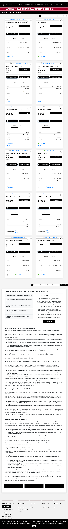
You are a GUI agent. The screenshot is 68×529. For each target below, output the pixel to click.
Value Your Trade (34, 486)
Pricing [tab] (22, 38)
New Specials (21, 513)
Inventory (21, 503)
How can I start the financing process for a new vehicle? (17, 317)
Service (32, 503)
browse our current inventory (21, 353)
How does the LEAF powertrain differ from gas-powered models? (17, 311)
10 (61, 16)
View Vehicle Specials (14, 486)
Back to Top (64, 285)
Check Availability (24, 25)
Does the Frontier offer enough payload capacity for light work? (18, 305)
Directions (56, 507)
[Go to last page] (66, 16)
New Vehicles (21, 506)
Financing (45, 503)
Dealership (57, 503)
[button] (29, 20)
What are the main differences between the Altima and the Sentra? (19, 300)
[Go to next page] (64, 16)
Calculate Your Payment (24, 33)
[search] (66, 4)
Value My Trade (45, 507)
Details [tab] (14, 38)
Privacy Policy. (61, 523)
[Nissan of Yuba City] (8, 4)
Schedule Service (34, 506)
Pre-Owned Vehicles (22, 507)
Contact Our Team (54, 486)
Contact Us (49, 321)
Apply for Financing (46, 506)
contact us (26, 478)
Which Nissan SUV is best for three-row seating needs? (19, 295)
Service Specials (33, 507)
